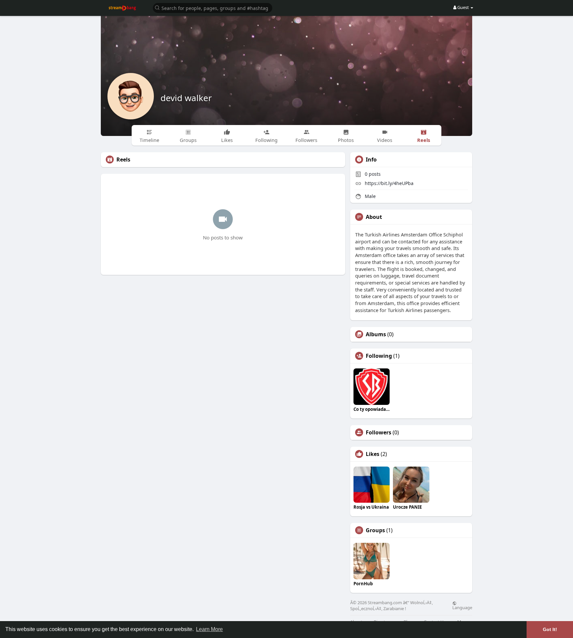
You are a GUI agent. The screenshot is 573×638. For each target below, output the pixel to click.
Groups (375, 530)
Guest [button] (463, 7)
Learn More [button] (209, 629)
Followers (378, 432)
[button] (213, 7)
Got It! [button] (550, 629)
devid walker (186, 98)
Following (379, 355)
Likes (372, 454)
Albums (376, 334)
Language (462, 607)
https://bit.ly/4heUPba (389, 183)
